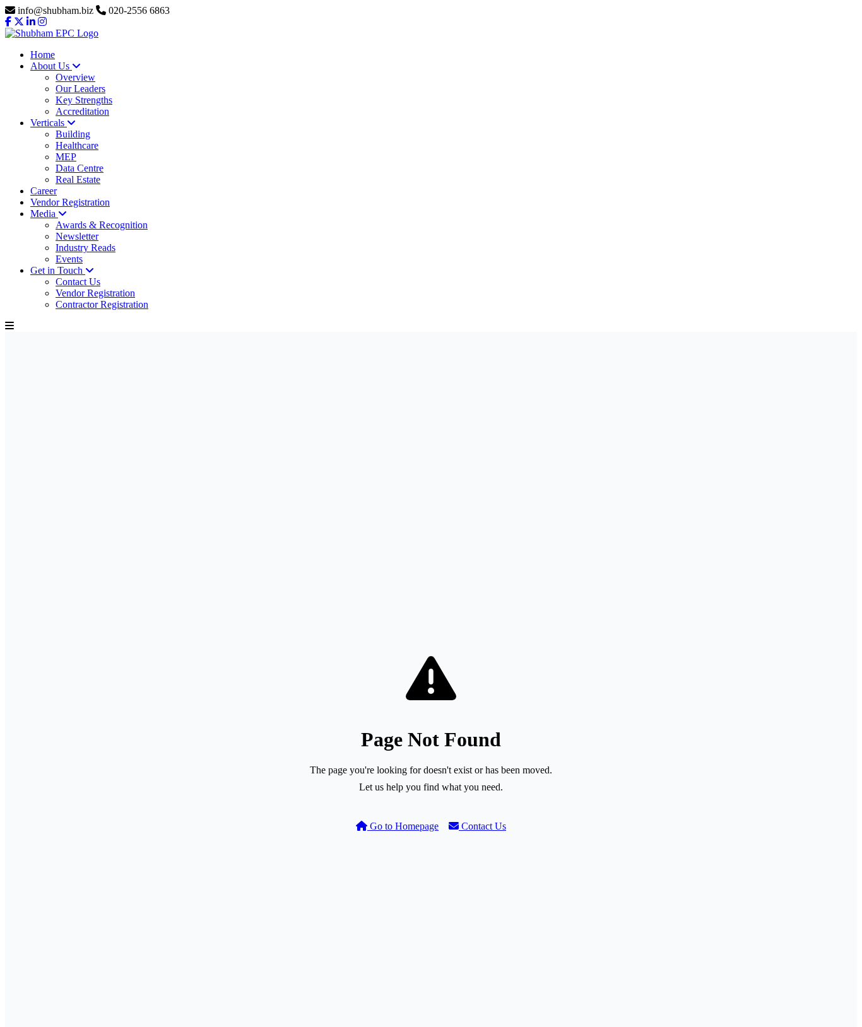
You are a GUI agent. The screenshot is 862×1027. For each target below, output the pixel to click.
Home (42, 54)
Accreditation (82, 111)
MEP (66, 156)
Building (73, 134)
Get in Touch (57, 270)
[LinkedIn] (31, 21)
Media (44, 213)
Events (69, 259)
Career (43, 190)
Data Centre (79, 168)
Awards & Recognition (102, 225)
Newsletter (77, 236)
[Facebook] (8, 21)
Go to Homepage (403, 826)
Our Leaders (80, 88)
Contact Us (78, 281)
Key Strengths (84, 100)
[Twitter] (19, 21)
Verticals (48, 122)
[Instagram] (42, 21)
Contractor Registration (102, 304)
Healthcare (77, 145)
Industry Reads (85, 247)
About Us (51, 66)
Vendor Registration (70, 202)
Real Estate (78, 179)
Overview (75, 77)
